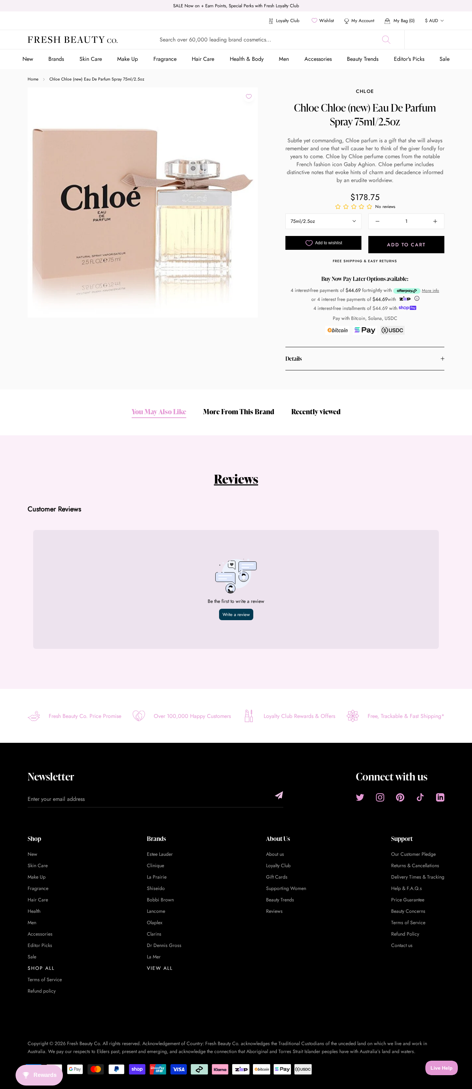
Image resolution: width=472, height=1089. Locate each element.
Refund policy (42, 990)
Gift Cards (276, 876)
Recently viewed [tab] (316, 411)
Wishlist (326, 20)
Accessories (318, 59)
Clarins (154, 933)
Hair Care (203, 59)
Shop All (41, 968)
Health (34, 911)
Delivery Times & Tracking (417, 876)
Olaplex (154, 922)
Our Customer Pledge (413, 854)
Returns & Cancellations (415, 865)
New (27, 59)
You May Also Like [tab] (159, 411)
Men (284, 59)
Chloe (365, 91)
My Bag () (403, 20)
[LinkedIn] (440, 797)
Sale (445, 59)
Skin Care (90, 59)
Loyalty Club (287, 20)
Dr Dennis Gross (164, 945)
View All (160, 968)
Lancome (156, 911)
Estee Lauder (160, 854)
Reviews (236, 478)
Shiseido (156, 888)
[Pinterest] (400, 797)
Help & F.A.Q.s (406, 888)
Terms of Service (45, 979)
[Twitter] (360, 797)
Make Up (127, 59)
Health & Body (247, 59)
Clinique (155, 865)
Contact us (402, 945)
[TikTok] (420, 797)
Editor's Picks (409, 59)
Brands (56, 59)
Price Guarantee (407, 899)
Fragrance (165, 59)
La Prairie (157, 876)
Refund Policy (405, 933)
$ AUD (431, 20)
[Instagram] (380, 797)
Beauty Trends (362, 59)
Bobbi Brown (160, 899)
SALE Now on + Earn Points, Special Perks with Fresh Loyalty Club (236, 5)
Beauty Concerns (408, 911)
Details (293, 358)
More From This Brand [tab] (238, 411)
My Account (362, 20)
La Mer (154, 956)
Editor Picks (40, 945)
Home (33, 79)
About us (275, 854)
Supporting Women (286, 888)
